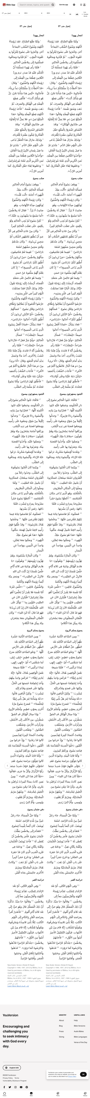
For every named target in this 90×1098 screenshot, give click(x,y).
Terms (17, 1078)
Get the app (63, 5)
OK (83, 1074)
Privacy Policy (8, 1078)
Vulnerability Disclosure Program (14, 1081)
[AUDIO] (70, 14)
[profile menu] (82, 4)
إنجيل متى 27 (6, 13)
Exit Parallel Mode (86, 14)
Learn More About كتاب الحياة (18, 986)
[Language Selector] (74, 4)
